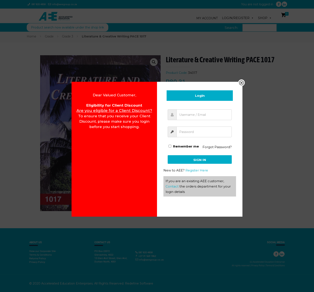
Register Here (196, 170)
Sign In (199, 160)
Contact (172, 186)
